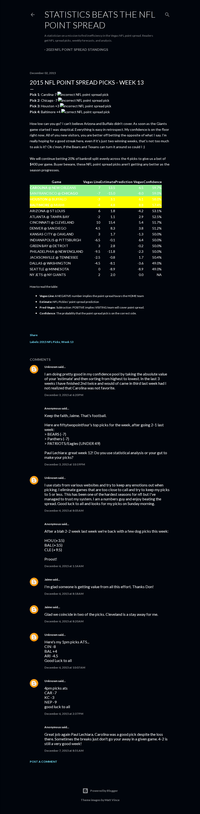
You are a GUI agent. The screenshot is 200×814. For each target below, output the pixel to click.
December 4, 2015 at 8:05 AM (63, 510)
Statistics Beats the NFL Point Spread (99, 19)
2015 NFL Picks (50, 342)
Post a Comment (43, 761)
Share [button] (34, 335)
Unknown (51, 367)
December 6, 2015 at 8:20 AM (63, 621)
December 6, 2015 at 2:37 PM (63, 713)
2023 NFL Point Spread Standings (77, 49)
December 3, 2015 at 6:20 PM (63, 395)
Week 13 (67, 342)
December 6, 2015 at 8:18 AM (63, 593)
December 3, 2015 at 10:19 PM (64, 464)
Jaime (48, 579)
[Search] (167, 13)
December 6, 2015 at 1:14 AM (63, 566)
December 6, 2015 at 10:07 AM (64, 667)
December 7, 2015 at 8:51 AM (63, 750)
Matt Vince (112, 800)
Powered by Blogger (104, 790)
